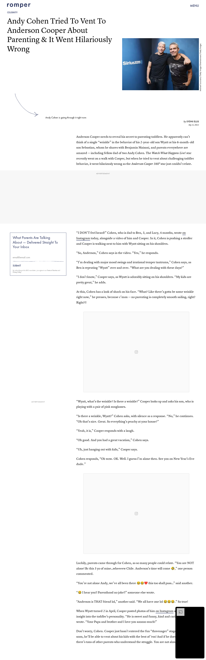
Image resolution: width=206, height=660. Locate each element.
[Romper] (18, 5)
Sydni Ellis (193, 121)
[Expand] (179, 610)
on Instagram (164, 611)
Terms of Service (52, 270)
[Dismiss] (200, 610)
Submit (17, 265)
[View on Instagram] (136, 352)
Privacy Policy (17, 272)
